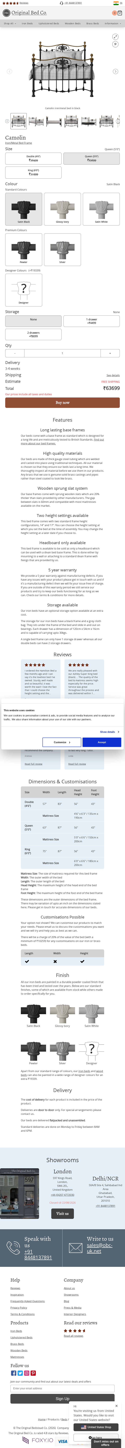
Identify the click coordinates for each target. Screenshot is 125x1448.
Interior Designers (75, 1314)
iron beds (84, 1071)
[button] (115, 71)
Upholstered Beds (21, 1337)
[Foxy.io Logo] (38, 1440)
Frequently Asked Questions (27, 1301)
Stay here (96, 1437)
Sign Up (62, 1398)
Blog (66, 1301)
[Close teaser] (90, 1437)
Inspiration (17, 1294)
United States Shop (99, 1427)
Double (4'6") (33, 158)
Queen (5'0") (91, 158)
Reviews (15, 1288)
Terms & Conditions (22, 1314)
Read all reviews (73, 1336)
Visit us (62, 1213)
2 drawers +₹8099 (33, 334)
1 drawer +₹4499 (91, 321)
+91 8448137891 (105, 1206)
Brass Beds (17, 1344)
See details (113, 375)
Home (42, 1419)
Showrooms (71, 1294)
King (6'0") (33, 172)
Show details (107, 731)
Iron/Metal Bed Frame (18, 143)
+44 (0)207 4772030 (62, 1195)
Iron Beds (16, 1331)
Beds (64, 1419)
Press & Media (72, 1307)
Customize (60, 742)
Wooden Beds (19, 1350)
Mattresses (17, 1357)
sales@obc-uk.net (99, 1248)
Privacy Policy (18, 1307)
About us (69, 1288)
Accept (102, 742)
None (33, 319)
